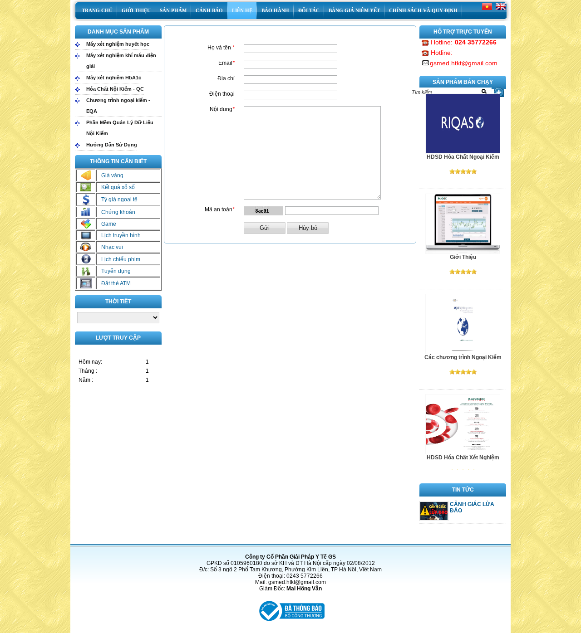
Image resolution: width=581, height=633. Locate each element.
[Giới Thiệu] (462, 252)
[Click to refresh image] (263, 210)
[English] (500, 10)
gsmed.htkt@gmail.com (463, 63)
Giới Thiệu (463, 257)
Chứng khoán (118, 212)
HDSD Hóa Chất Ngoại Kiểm (463, 157)
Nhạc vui (112, 247)
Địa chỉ (226, 78)
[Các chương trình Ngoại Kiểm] (462, 352)
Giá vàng (112, 175)
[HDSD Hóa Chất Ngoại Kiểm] (462, 152)
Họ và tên (219, 47)
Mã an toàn (218, 209)
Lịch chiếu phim (120, 259)
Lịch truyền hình (121, 235)
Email (225, 63)
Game (108, 224)
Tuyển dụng (116, 271)
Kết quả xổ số (118, 187)
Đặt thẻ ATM (116, 283)
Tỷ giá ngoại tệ (119, 199)
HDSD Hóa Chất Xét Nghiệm (463, 457)
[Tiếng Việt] (487, 10)
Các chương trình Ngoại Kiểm (463, 357)
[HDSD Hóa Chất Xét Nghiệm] (462, 452)
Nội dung (221, 109)
